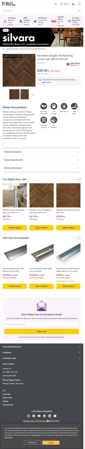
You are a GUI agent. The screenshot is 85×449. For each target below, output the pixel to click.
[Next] (33, 94)
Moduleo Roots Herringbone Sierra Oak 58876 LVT (40, 211)
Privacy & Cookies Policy (56, 337)
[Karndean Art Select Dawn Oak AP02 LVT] (68, 195)
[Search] (79, 10)
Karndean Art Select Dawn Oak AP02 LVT (68, 211)
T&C (42, 337)
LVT (4, 391)
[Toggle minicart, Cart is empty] (73, 4)
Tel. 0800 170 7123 (10, 372)
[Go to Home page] (8, 4)
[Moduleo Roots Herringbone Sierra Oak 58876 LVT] (41, 195)
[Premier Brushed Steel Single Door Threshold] (41, 254)
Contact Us (7, 369)
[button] (68, 281)
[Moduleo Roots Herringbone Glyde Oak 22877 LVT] (15, 195)
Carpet (5, 401)
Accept (51, 442)
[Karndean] (73, 64)
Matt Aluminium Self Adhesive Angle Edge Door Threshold (68, 270)
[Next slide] (79, 179)
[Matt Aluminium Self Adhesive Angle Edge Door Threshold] (68, 254)
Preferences (32, 442)
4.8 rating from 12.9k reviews (34, 421)
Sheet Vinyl (7, 398)
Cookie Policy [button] (36, 435)
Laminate (6, 394)
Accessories (8, 405)
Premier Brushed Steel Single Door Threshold (40, 270)
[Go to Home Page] (3, 49)
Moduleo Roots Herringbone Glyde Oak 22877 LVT (14, 211)
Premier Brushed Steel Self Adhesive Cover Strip (13, 270)
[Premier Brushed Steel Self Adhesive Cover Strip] (15, 254)
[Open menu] (79, 4)
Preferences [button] (9, 437)
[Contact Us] (56, 4)
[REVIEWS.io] (53, 421)
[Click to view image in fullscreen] (19, 70)
